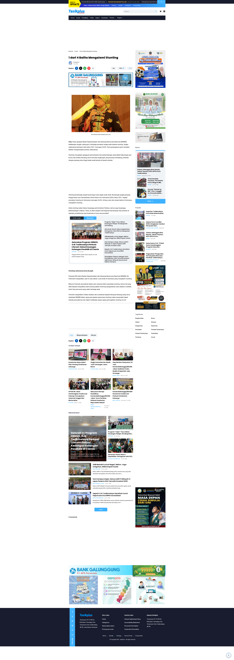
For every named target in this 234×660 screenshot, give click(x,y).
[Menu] (164, 11)
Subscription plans (108, 626)
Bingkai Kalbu (139, 318)
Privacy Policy (136, 5)
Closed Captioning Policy (132, 619)
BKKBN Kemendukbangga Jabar (96, 406)
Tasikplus (122, 639)
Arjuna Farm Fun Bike (152, 228)
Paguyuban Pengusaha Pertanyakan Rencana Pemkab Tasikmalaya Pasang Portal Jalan (154, 256)
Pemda (112, 18)
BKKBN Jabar (116, 375)
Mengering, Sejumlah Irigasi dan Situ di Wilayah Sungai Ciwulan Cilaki (140, 2)
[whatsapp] (84, 68)
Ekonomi (90, 218)
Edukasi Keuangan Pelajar (95, 2)
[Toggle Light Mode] (161, 11)
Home (72, 18)
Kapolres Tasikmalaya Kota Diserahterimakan (155, 212)
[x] (80, 68)
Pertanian (138, 337)
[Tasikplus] (80, 11)
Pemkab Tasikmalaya (157, 329)
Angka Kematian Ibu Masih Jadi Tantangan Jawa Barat (100, 364)
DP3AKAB (71, 402)
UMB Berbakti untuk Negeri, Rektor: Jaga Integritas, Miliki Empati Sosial (117, 237)
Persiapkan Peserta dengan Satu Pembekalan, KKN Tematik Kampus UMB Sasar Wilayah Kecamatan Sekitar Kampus (117, 259)
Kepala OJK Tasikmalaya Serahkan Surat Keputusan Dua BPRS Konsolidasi (117, 251)
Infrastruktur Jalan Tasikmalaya (152, 260)
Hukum (97, 18)
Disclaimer (128, 5)
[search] (156, 11)
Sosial (78, 18)
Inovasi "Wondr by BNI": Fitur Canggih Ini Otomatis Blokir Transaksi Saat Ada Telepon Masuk (155, 191)
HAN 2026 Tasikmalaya (114, 458)
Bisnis (139, 175)
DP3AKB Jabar (94, 369)
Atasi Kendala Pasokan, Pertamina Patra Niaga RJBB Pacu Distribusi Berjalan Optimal (155, 181)
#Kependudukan (82, 335)
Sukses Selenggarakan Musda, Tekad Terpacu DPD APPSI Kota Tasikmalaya (149, 171)
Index (101, 509)
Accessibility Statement (132, 622)
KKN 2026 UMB (96, 469)
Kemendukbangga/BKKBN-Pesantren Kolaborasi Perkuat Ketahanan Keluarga (123, 395)
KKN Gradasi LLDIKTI (98, 483)
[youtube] (72, 635)
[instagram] (72, 621)
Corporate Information (131, 629)
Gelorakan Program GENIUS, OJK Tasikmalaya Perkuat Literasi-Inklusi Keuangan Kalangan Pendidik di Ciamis (85, 246)
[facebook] (76, 68)
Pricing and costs (108, 629)
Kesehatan (104, 18)
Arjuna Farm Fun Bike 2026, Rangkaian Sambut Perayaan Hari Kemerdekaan (155, 224)
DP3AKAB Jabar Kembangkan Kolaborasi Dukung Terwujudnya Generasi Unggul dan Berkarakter (78, 396)
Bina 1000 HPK (116, 400)
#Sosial (93, 335)
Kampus (153, 322)
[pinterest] (72, 625)
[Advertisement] (117, 34)
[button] (120, 75)
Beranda (71, 51)
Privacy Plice (139, 635)
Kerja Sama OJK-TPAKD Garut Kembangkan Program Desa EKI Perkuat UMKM (155, 245)
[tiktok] (72, 630)
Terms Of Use (128, 635)
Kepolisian (154, 326)
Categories (105, 622)
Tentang (114, 5)
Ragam (119, 18)
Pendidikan (85, 18)
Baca (149, 201)
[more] (93, 68)
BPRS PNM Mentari (98, 498)
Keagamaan (139, 326)
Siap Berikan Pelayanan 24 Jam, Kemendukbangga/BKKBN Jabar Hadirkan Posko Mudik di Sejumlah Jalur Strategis (122, 367)
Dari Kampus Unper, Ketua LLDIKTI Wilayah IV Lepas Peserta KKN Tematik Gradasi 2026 (116, 243)
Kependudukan (73, 369)
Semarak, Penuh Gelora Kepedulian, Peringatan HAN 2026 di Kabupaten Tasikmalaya (117, 231)
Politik (92, 18)
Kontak (120, 5)
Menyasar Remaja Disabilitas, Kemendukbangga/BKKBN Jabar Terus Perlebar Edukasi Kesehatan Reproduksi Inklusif (100, 397)
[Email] (88, 68)
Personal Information (131, 626)
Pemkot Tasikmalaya (141, 333)
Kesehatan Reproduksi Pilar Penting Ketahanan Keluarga (78, 364)
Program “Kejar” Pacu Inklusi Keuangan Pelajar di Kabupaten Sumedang (116, 223)
